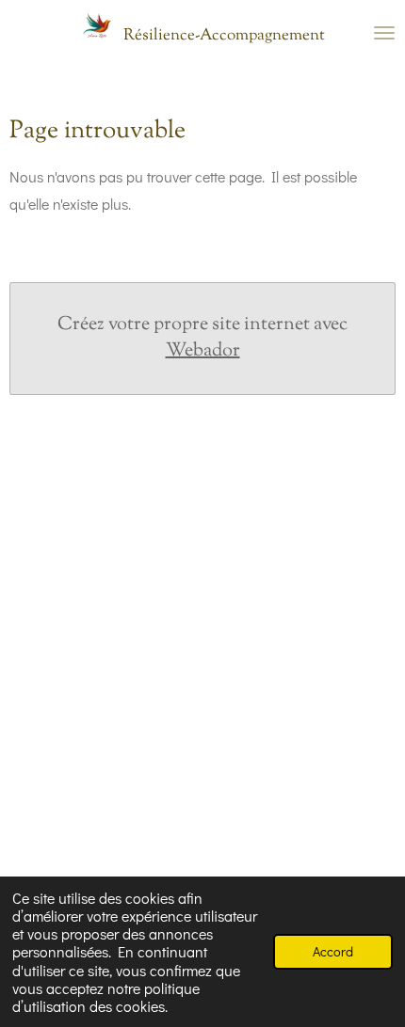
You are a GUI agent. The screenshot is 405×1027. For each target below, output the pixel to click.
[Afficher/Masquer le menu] (384, 33)
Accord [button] (333, 951)
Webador (203, 352)
